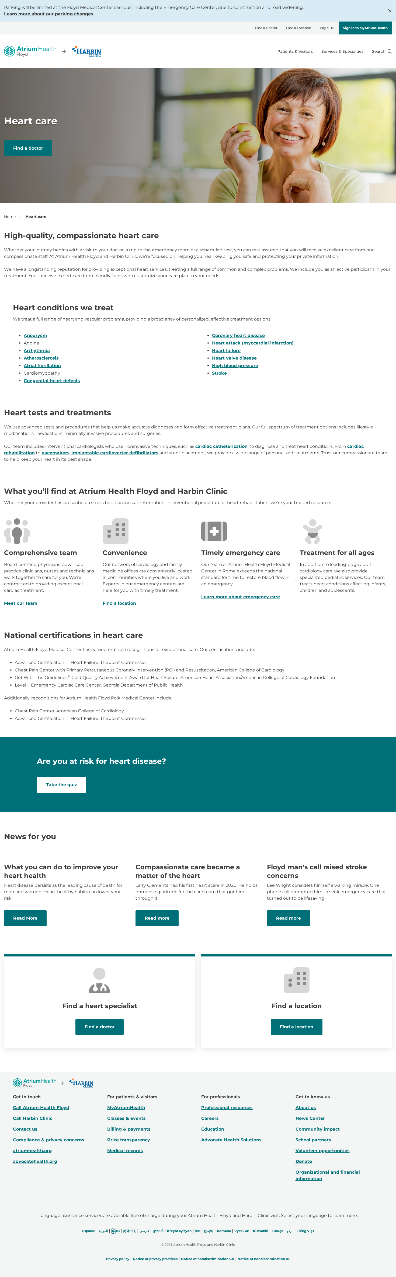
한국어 (208, 1231)
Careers (210, 1118)
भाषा (197, 1231)
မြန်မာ (115, 1231)
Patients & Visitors (295, 51)
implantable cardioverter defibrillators (114, 452)
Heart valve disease (234, 358)
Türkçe (277, 1231)
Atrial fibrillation (42, 365)
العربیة (103, 1231)
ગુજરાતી (158, 1231)
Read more (157, 918)
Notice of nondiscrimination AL (264, 1259)
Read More (25, 918)
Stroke (219, 373)
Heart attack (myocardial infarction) (253, 343)
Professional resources (227, 1107)
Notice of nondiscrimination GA (207, 1259)
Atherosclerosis (41, 358)
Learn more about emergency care (240, 596)
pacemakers (55, 452)
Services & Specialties (342, 51)
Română (224, 1231)
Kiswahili (260, 1231)
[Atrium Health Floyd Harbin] (52, 51)
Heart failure (226, 350)
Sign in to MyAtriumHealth (365, 28)
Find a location (119, 603)
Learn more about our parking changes (48, 13)
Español (88, 1231)
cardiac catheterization (221, 446)
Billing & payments (129, 1129)
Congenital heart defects (52, 380)
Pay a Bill (327, 28)
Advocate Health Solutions (231, 1139)
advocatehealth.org (35, 1161)
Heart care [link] (36, 216)
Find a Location (298, 28)
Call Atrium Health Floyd (41, 1107)
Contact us (25, 1129)
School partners (313, 1139)
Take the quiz (61, 784)
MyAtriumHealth (126, 1107)
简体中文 (129, 1231)
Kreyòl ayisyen (179, 1231)
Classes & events (126, 1118)
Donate (304, 1161)
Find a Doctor (266, 28)
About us (306, 1107)
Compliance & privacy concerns (48, 1139)
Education (212, 1129)
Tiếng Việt (305, 1231)
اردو (289, 1231)
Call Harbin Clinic (32, 1118)
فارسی (144, 1231)
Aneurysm (35, 335)
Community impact (318, 1129)
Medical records (125, 1150)
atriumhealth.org (32, 1150)
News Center (310, 1118)
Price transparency (128, 1139)
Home (10, 216)
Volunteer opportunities (323, 1150)
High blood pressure (235, 365)
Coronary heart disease (238, 335)
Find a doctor (28, 148)
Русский (241, 1231)
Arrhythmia (37, 350)
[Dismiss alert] (390, 10)
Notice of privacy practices (155, 1259)
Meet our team (20, 603)
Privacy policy (117, 1259)
